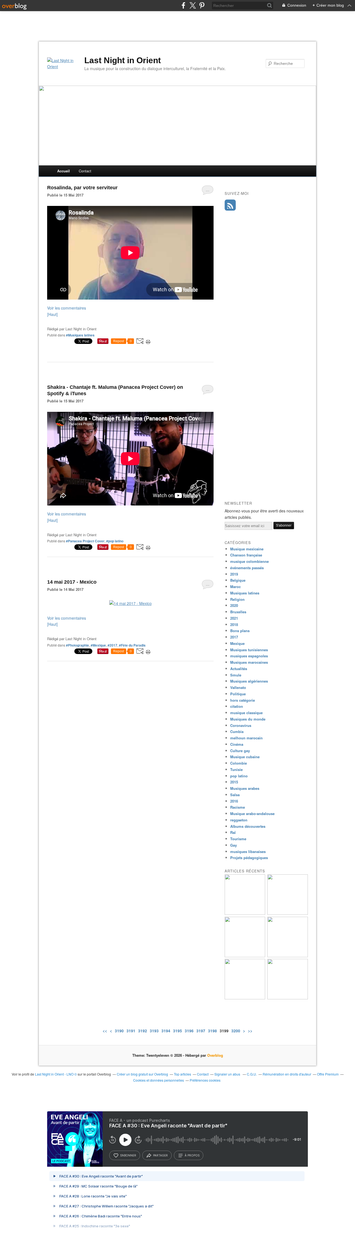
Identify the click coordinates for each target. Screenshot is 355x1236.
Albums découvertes (247, 826)
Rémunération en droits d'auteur (287, 1074)
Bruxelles (238, 611)
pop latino (239, 775)
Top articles (182, 1074)
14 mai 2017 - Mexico (72, 582)
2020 (234, 605)
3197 (200, 1030)
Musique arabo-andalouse (252, 813)
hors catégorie (242, 700)
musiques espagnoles (249, 655)
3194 (165, 1030)
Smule (235, 675)
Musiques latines (244, 593)
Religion (237, 599)
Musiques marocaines (249, 662)
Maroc (235, 586)
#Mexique (98, 645)
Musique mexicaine (246, 548)
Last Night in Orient (122, 60)
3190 (119, 1030)
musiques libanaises (248, 851)
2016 (234, 801)
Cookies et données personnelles (158, 1080)
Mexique (237, 643)
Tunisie (236, 769)
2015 (234, 782)
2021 (234, 618)
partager (160, 1155)
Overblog (215, 1055)
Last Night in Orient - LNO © (56, 1074)
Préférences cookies (205, 1080)
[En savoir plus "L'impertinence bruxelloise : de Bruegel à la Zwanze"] (245, 913)
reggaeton (238, 820)
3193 (154, 1030)
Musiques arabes (244, 788)
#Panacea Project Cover (85, 540)
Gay (233, 845)
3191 (130, 1030)
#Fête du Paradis (132, 645)
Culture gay (240, 750)
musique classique (246, 712)
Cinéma (236, 744)
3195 (177, 1030)
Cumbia (237, 731)
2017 (234, 637)
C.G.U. (252, 1074)
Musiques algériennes (249, 681)
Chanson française (246, 555)
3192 (142, 1030)
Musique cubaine (245, 756)
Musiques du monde (247, 719)
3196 (189, 1030)
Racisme (237, 807)
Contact (85, 170)
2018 (234, 624)
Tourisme (238, 838)
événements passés (247, 567)
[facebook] (183, 5)
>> (250, 1030)
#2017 (112, 645)
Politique (238, 693)
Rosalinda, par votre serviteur (82, 187)
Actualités (238, 668)
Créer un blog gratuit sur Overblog (142, 1074)
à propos (192, 1155)
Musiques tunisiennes (249, 649)
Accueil (63, 170)
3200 (235, 1030)
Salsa (235, 794)
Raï (233, 832)
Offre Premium (328, 1074)
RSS (230, 205)
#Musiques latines (80, 335)
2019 (234, 574)
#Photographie (77, 645)
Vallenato (238, 687)
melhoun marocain (246, 737)
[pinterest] (201, 5)
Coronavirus (240, 725)
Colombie (238, 763)
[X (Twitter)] (192, 5)
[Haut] (52, 314)
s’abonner (128, 1155)
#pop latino (114, 540)
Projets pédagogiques (249, 857)
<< (105, 1030)
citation (236, 706)
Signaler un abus (227, 1074)
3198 (212, 1030)
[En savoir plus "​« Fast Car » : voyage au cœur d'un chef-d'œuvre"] (287, 955)
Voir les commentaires (66, 308)
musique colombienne (249, 561)
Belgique (237, 580)
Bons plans (240, 630)
